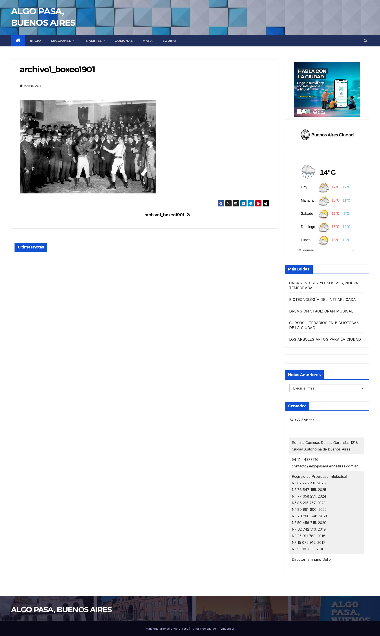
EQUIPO (169, 41)
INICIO (35, 41)
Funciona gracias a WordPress (167, 628)
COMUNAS (124, 41)
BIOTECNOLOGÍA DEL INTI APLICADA (322, 299)
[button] (365, 41)
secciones (61, 41)
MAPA (148, 41)
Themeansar (225, 628)
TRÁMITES (93, 41)
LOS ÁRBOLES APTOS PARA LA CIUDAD (325, 339)
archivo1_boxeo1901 (164, 214)
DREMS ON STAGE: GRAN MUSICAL (321, 311)
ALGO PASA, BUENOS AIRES (61, 609)
